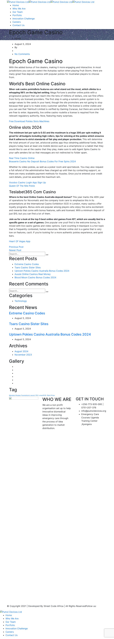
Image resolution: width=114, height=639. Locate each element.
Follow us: (91, 606)
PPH (37, 395)
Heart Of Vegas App (19, 241)
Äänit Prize (51, 395)
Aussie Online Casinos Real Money (33, 274)
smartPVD (42, 395)
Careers (17, 21)
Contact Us (18, 25)
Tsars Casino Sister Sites (28, 267)
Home (16, 5)
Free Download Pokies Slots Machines (29, 121)
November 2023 (23, 354)
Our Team (18, 12)
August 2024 (21, 351)
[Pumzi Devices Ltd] (18, 1)
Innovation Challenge (24, 18)
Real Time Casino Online (21, 158)
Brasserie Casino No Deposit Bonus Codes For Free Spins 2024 (42, 161)
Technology (21, 301)
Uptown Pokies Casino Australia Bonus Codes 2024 (42, 270)
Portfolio (17, 15)
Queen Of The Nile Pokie (22, 185)
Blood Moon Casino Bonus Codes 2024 (35, 277)
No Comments (22, 54)
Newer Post (15, 250)
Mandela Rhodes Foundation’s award (22, 395)
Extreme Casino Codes (27, 264)
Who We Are (19, 8)
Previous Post (16, 246)
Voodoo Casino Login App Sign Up (27, 182)
